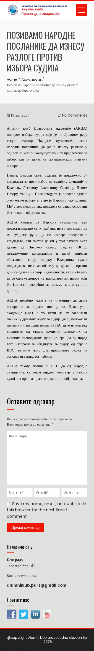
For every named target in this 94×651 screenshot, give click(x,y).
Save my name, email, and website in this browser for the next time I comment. (46, 510)
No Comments (74, 115)
